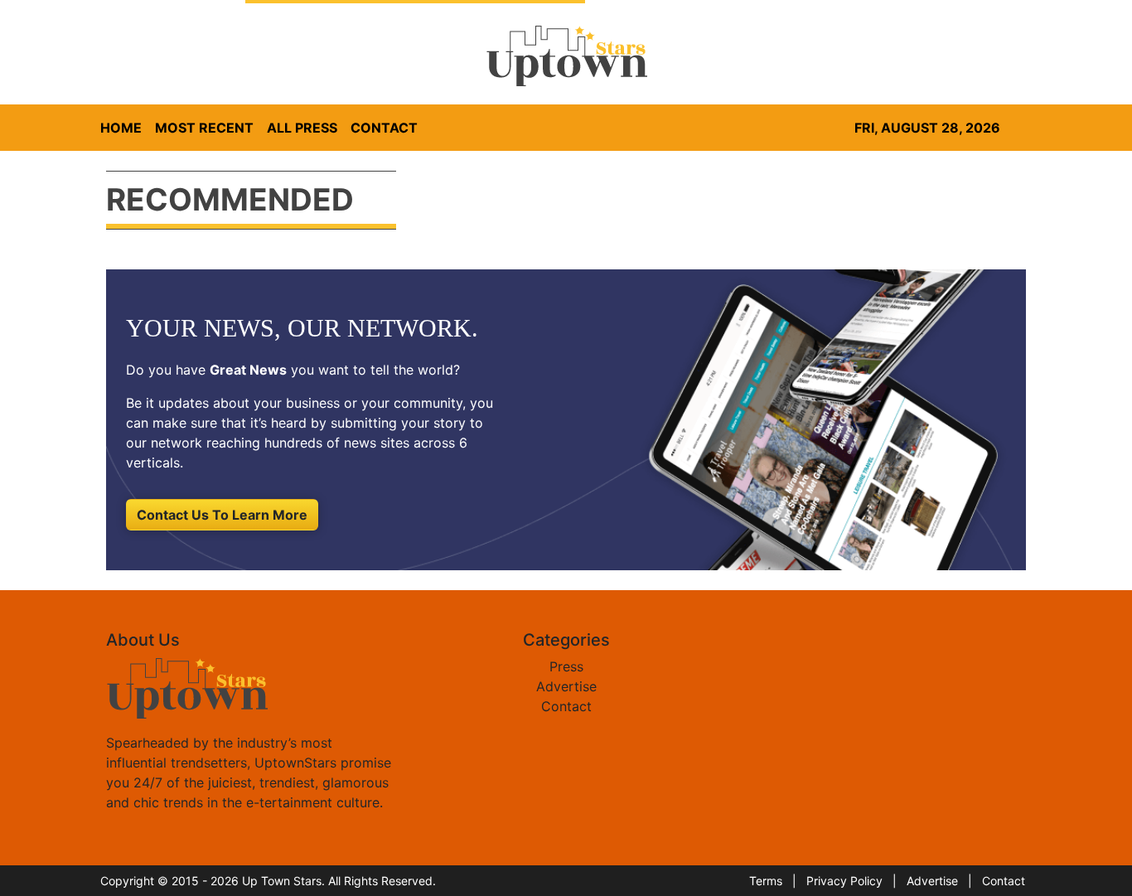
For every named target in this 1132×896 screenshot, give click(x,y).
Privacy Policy (844, 881)
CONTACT (384, 127)
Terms (765, 881)
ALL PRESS (302, 127)
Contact (566, 706)
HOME (121, 127)
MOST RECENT (204, 127)
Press (566, 666)
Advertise (566, 686)
